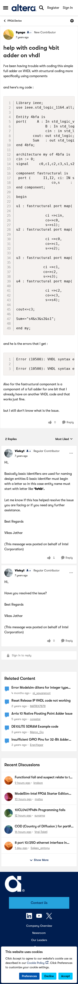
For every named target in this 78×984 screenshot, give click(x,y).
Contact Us (39, 903)
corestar (35, 719)
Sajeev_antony (40, 848)
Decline (49, 976)
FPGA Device (14, 20)
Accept (65, 976)
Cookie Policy (36, 963)
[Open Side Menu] (5, 8)
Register (53, 8)
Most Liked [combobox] (64, 439)
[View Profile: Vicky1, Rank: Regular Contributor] (8, 453)
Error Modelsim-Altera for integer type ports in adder (39, 688)
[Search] (41, 7)
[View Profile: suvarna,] (8, 813)
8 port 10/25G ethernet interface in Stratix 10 (41, 843)
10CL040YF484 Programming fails (40, 810)
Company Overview (39, 925)
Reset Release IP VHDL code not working (41, 700)
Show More (41, 860)
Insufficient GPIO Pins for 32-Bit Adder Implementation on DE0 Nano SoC (40, 740)
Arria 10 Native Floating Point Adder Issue (41, 713)
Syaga (20, 32)
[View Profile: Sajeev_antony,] (8, 846)
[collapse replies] (39, 447)
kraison (38, 782)
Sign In (68, 8)
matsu (39, 799)
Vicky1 (20, 451)
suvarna (40, 815)
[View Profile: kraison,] (8, 780)
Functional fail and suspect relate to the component (44, 777)
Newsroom (39, 933)
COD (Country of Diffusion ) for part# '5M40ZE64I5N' (43, 826)
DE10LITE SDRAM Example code (34, 726)
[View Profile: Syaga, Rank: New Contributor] (8, 34)
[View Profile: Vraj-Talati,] (8, 829)
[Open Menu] (72, 21)
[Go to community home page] (24, 8)
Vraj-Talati (41, 831)
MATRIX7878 (38, 706)
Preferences (29, 976)
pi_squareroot (42, 693)
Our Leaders (39, 940)
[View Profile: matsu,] (8, 797)
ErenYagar (36, 744)
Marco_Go (37, 732)
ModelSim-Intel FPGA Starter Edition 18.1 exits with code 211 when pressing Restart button (42, 794)
